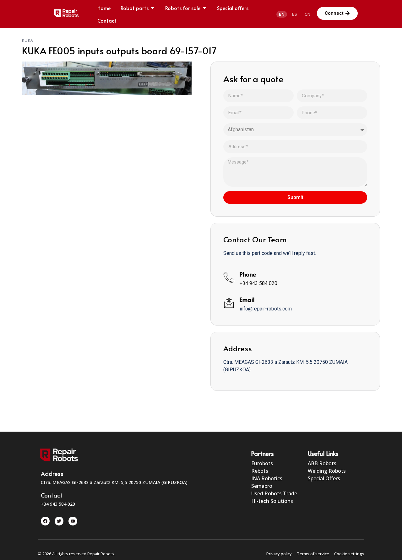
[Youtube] (72, 521)
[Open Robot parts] (152, 8)
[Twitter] (59, 521)
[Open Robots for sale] (204, 8)
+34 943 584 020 (258, 283)
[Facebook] (45, 521)
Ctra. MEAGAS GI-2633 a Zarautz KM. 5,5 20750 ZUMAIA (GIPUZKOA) (114, 482)
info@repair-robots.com (266, 309)
